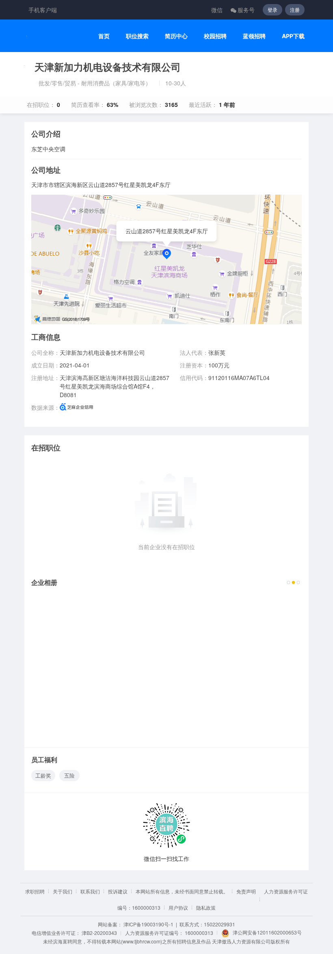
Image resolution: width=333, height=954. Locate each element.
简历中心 (176, 36)
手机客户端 (42, 10)
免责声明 (246, 891)
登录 (272, 9)
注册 (295, 9)
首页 (104, 36)
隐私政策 (206, 907)
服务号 (246, 10)
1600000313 (199, 932)
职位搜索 (137, 36)
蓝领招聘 (254, 36)
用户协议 (178, 907)
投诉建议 (118, 891)
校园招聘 (215, 36)
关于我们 (62, 891)
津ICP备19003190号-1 (148, 924)
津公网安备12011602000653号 (267, 932)
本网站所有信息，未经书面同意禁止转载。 (182, 891)
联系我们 (90, 891)
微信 (217, 10)
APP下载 (293, 36)
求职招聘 (35, 891)
